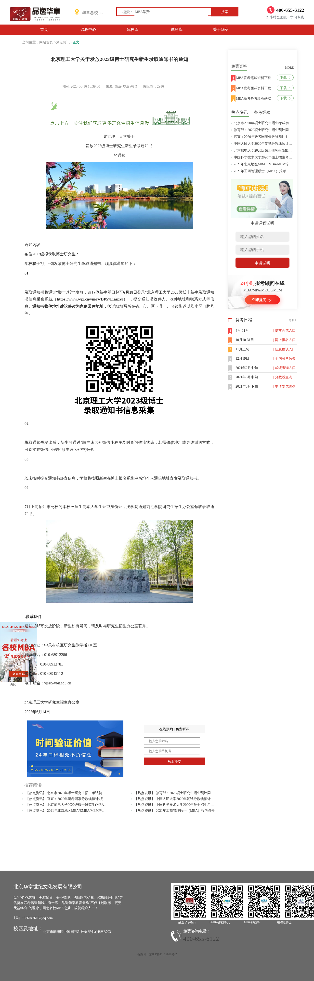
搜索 (224, 12)
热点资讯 (63, 42)
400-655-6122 (201, 938)
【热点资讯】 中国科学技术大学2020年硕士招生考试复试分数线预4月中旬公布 (194, 805)
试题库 (177, 29)
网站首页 (46, 42)
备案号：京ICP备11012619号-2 (157, 954)
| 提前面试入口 (284, 330)
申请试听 (262, 263)
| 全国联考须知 (284, 358)
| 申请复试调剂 (284, 386)
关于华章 (221, 29)
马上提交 (174, 761)
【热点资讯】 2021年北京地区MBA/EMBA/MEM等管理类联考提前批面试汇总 (84, 810)
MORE (289, 67)
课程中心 (88, 29)
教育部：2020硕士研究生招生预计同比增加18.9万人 (273, 130)
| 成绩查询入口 (284, 368)
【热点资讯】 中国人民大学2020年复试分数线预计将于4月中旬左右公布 (188, 799)
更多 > (292, 320)
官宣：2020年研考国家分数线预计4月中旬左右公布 (272, 137)
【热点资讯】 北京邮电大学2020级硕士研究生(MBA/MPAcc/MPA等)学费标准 (84, 805)
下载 (283, 77)
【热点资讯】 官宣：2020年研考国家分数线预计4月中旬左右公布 (75, 799)
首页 (44, 29)
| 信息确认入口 (284, 349)
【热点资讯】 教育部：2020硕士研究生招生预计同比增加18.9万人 (184, 793)
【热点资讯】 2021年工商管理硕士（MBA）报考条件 (174, 810)
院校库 (132, 29)
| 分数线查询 (282, 377)
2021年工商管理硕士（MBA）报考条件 (263, 171)
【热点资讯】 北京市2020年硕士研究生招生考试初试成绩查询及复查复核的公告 (86, 793)
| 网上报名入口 (284, 340)
